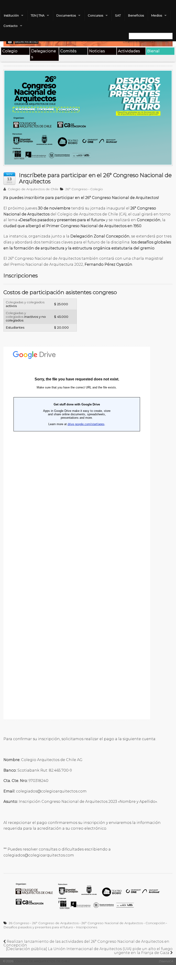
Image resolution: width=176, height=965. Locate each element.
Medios (156, 15)
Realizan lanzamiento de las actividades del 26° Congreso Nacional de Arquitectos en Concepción (86, 943)
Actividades (129, 51)
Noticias (97, 51)
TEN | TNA (37, 15)
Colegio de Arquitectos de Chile (32, 189)
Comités (68, 51)
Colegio (9, 51)
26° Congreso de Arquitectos (55, 923)
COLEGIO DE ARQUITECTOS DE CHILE (41, 961)
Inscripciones (86, 927)
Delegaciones (43, 54)
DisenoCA (166, 961)
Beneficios (136, 15)
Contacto (10, 26)
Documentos (66, 15)
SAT (118, 15)
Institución (11, 15)
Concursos (95, 15)
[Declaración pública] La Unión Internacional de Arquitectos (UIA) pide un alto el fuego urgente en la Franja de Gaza (89, 951)
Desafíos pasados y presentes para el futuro (38, 927)
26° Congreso (76, 189)
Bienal (153, 51)
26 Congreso (19, 923)
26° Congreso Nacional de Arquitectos (112, 923)
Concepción (155, 923)
